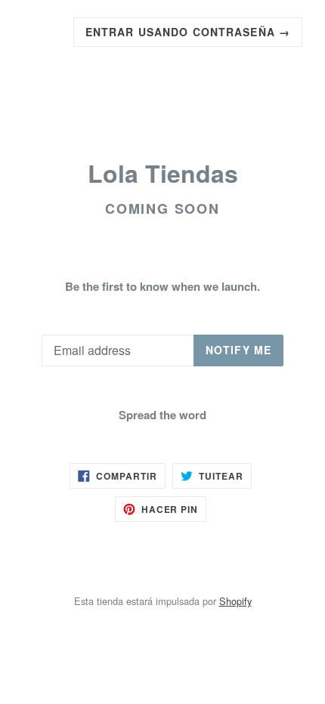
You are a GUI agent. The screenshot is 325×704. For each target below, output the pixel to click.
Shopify (235, 601)
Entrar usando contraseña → (187, 31)
